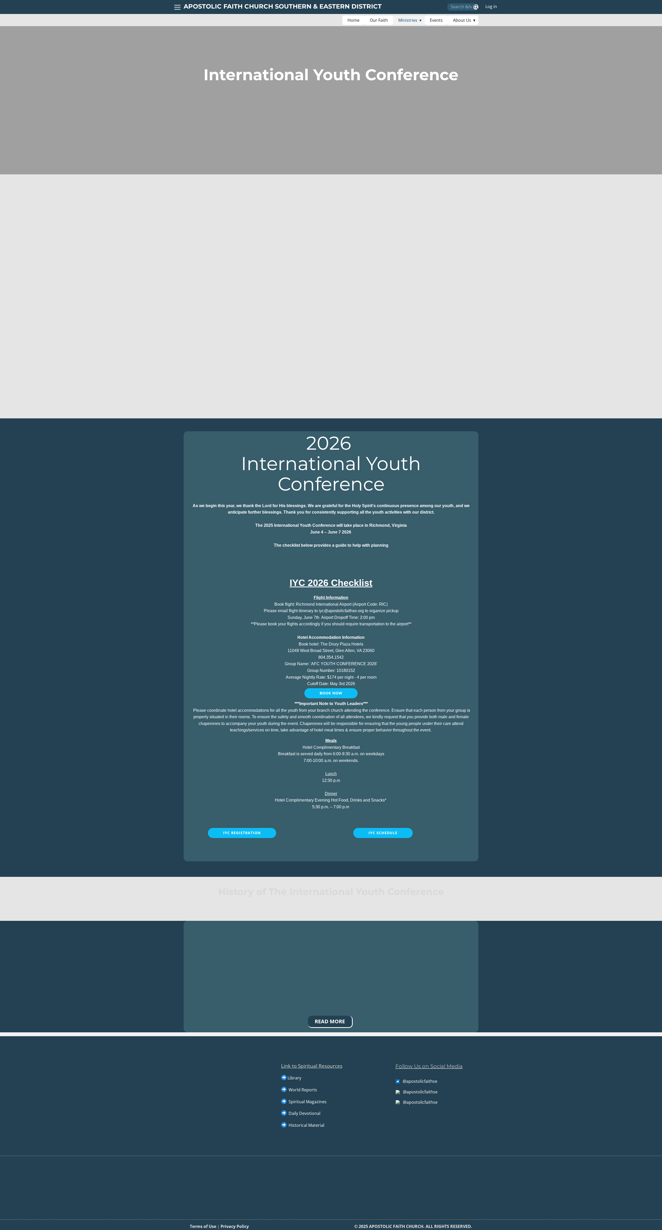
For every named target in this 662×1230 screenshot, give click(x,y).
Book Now (331, 693)
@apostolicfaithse (420, 1081)
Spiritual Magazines (308, 1102)
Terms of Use (203, 1226)
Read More (330, 1021)
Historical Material (306, 1125)
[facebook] (452, 1151)
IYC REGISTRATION (242, 832)
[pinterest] (483, 1151)
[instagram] (473, 1151)
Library (294, 1078)
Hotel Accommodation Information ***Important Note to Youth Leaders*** (331, 683)
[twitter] (462, 1151)
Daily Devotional (304, 1113)
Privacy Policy (235, 1226)
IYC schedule (382, 832)
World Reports (303, 1090)
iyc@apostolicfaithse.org (341, 611)
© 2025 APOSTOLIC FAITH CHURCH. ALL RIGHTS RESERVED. (413, 1226)
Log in (491, 6)
